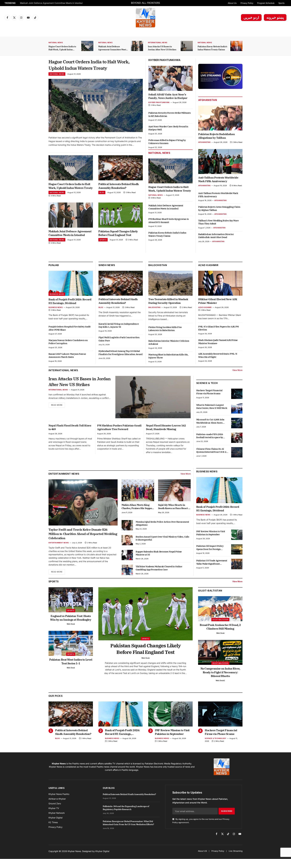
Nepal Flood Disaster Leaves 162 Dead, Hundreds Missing (166, 427)
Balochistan (157, 265)
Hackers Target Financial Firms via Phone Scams (209, 392)
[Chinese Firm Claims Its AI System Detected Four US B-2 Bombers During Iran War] (236, 452)
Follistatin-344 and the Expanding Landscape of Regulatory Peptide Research (126, 808)
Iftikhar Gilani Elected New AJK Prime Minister (217, 301)
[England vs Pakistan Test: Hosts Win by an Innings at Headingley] (70, 599)
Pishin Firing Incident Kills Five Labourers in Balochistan (165, 329)
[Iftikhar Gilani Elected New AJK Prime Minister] (220, 283)
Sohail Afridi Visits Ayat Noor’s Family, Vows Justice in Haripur (167, 96)
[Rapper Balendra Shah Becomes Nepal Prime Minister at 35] (127, 555)
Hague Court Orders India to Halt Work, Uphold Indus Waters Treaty (62, 48)
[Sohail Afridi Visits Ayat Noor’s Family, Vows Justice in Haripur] (170, 78)
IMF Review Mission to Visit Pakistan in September (210, 533)
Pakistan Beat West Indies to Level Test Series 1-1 (70, 661)
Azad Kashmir (205, 307)
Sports (281, 3)
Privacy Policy (247, 3)
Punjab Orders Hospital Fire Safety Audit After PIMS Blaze (69, 328)
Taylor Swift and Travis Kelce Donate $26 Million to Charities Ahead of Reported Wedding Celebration (82, 533)
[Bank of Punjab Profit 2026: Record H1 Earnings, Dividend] (70, 283)
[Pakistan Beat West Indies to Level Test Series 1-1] (70, 643)
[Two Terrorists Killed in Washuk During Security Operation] (170, 283)
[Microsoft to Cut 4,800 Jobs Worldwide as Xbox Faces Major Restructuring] (236, 423)
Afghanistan (207, 99)
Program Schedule (265, 3)
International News (157, 42)
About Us (232, 3)
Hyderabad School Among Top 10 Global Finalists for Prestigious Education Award (120, 353)
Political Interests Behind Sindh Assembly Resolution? (118, 185)
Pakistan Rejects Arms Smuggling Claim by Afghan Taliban (219, 208)
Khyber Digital (102, 851)
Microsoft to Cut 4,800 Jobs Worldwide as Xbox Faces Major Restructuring (210, 421)
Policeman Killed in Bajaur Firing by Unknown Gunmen (167, 142)
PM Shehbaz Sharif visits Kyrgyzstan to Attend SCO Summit (168, 220)
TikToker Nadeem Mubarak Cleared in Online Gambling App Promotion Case (159, 568)
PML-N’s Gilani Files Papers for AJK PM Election (218, 328)
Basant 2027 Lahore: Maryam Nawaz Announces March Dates (67, 355)
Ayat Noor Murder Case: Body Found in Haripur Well (168, 128)
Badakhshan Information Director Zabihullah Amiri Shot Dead (216, 236)
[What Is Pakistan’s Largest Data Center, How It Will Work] (236, 408)
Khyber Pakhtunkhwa (164, 60)
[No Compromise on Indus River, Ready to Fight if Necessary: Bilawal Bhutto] (220, 652)
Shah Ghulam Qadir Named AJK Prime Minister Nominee (218, 342)
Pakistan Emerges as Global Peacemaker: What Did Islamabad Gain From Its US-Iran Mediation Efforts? (128, 823)
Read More (56, 405)
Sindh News (107, 265)
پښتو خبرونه (275, 17)
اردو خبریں (251, 17)
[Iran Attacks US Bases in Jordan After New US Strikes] (187, 46)
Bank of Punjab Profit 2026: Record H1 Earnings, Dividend (69, 301)
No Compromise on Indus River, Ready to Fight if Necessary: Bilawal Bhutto (220, 672)
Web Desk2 (220, 680)
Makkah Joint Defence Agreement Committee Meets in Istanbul (112, 48)
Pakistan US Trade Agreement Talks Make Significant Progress (211, 562)
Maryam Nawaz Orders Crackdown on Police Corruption (68, 342)
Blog (102, 192)
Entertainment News (58, 543)
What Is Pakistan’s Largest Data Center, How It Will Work (211, 406)
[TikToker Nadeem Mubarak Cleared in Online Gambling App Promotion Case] (127, 570)
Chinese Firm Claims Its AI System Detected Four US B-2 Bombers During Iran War (211, 450)
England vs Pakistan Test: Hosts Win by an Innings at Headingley (70, 617)
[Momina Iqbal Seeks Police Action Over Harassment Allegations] (127, 525)
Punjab (53, 265)
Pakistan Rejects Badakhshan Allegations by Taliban (216, 135)
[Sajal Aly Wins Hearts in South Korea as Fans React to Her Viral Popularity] (174, 490)
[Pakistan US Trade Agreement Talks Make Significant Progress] (236, 564)
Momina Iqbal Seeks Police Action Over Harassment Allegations (162, 523)
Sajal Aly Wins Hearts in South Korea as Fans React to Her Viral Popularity (174, 506)
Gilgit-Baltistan (210, 590)
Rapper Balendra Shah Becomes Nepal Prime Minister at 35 (159, 553)
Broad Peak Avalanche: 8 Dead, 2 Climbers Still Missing (220, 626)
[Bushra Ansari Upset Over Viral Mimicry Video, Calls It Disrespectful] (127, 540)
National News (55, 42)
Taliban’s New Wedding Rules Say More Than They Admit (218, 222)
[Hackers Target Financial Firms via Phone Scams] (236, 394)
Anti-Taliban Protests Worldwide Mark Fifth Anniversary (218, 179)
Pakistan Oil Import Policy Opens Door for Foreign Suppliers (210, 548)
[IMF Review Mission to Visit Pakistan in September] (236, 535)
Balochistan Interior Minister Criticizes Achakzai (168, 342)
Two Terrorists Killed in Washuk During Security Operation (168, 301)
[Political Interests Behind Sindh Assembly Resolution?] (120, 167)
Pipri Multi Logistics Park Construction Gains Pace (119, 339)
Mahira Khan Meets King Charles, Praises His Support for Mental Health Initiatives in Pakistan (138, 506)
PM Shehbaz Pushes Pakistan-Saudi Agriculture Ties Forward (119, 427)
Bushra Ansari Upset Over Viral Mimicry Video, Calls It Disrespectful (162, 538)
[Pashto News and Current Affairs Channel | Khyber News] (145, 17)
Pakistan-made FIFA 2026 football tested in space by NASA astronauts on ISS (209, 436)
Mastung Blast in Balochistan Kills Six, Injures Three (168, 356)
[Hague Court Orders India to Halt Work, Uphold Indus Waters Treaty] (87, 46)
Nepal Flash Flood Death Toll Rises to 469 (69, 427)
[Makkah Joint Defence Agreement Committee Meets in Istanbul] (137, 46)
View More (237, 370)
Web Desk (71, 624)
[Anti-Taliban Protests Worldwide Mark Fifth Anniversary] (220, 161)
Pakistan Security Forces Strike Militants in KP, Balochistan (169, 114)
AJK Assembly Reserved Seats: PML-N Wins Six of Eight (217, 355)
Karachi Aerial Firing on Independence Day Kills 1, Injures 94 (119, 325)
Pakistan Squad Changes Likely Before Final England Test (48, 3)
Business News (57, 294)
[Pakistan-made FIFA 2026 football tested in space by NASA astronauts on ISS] (236, 438)
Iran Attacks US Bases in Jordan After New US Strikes (162, 48)
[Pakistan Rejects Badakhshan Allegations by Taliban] (220, 118)
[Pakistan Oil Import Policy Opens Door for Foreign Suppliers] (236, 549)
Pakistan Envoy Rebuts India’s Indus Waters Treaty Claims (212, 48)
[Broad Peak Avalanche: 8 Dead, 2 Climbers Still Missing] (220, 608)
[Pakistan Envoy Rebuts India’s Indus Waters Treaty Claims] (236, 46)
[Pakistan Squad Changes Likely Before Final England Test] (120, 215)
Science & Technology (215, 738)
